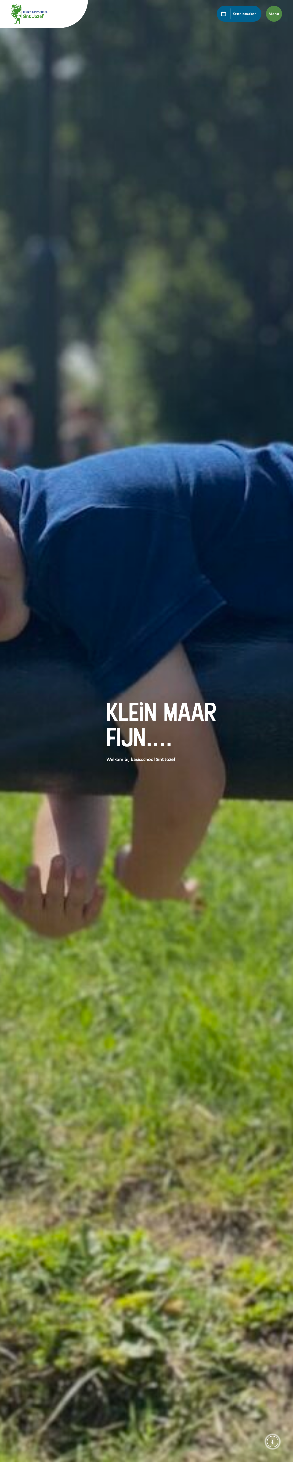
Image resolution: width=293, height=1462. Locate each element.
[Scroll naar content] (272, 1441)
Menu (274, 14)
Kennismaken (245, 14)
